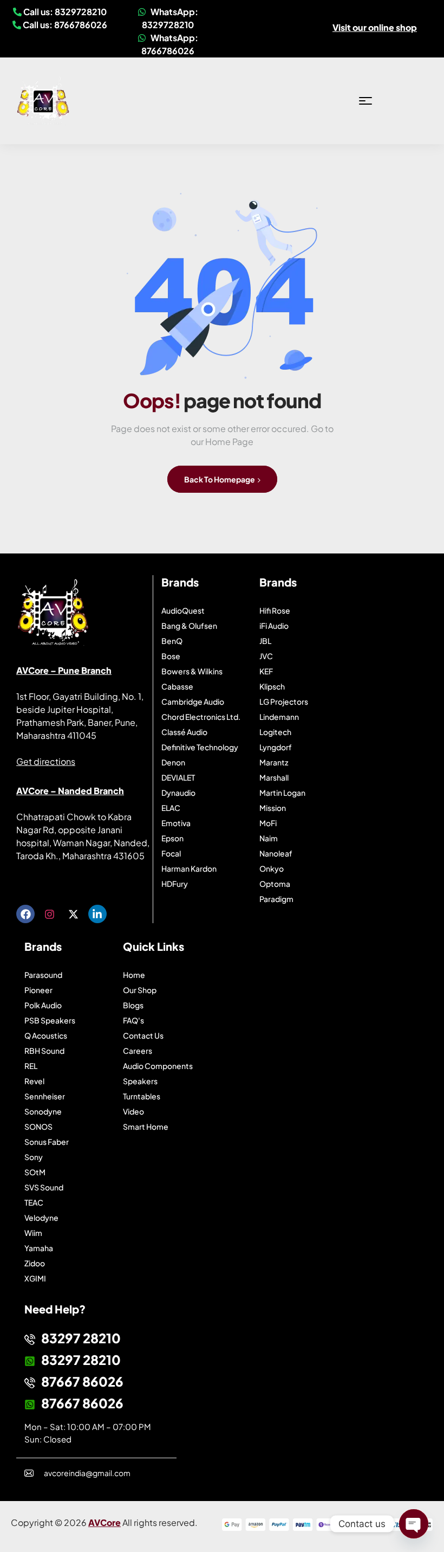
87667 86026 (82, 1381)
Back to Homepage (220, 479)
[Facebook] (25, 914)
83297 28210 (81, 1338)
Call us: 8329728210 (64, 11)
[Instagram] (49, 914)
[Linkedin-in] (97, 914)
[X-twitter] (73, 914)
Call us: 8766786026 (64, 24)
